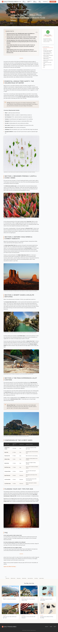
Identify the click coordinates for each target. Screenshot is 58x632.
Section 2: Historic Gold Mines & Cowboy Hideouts (48, 56)
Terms (51, 626)
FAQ (44, 67)
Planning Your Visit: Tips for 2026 (47, 65)
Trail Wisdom (35, 1)
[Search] (48, 2)
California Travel (13, 578)
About (55, 626)
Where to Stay (29, 1)
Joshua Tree (7, 578)
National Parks (24, 578)
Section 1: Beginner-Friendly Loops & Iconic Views (47, 53)
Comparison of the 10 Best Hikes (47, 63)
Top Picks (40, 1)
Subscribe (53, 1)
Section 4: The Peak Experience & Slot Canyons (48, 60)
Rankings (45, 1)
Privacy (46, 626)
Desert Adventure (30, 578)
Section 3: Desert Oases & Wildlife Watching (47, 58)
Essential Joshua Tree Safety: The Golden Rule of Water (47, 51)
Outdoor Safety (41, 578)
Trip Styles (24, 1)
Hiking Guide (18, 578)
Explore (19, 1)
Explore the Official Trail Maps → (10, 566)
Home (12, 9)
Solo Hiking (36, 578)
